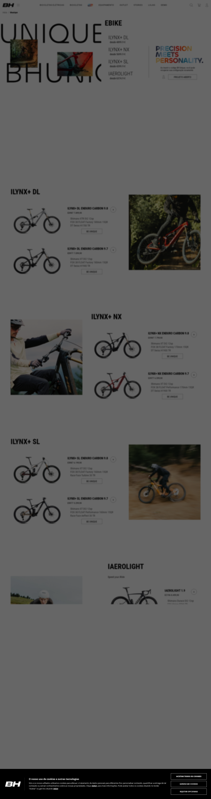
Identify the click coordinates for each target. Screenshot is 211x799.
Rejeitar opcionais (189, 791)
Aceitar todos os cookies (188, 776)
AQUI (94, 785)
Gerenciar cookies (189, 784)
